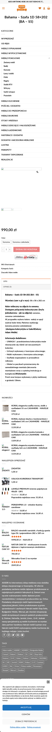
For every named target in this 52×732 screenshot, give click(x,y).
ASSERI (16, 650)
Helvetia (34, 658)
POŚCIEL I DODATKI (10, 106)
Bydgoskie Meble (36, 650)
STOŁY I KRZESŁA (9, 121)
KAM (21, 662)
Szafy (6, 66)
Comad (5, 654)
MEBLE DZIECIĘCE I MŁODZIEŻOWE (18, 126)
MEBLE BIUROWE (9, 116)
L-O (33, 662)
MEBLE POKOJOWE (10, 58)
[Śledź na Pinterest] (22, 635)
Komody (7, 70)
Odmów (26, 714)
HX (8, 662)
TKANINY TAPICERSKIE (12, 155)
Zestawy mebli (9, 62)
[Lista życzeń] (40, 8)
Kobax (27, 662)
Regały (6, 81)
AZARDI (25, 650)
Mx (11, 666)
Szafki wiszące (9, 92)
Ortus (17, 666)
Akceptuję (26, 707)
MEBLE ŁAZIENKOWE (11, 130)
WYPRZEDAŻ (7, 39)
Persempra (37, 666)
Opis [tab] (5, 281)
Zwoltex (21, 670)
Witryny (7, 88)
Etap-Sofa (38, 654)
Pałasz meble (26, 666)
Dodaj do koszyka (26, 249)
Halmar (26, 658)
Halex (18, 658)
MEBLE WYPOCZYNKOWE (13, 53)
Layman (40, 662)
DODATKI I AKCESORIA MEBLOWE (17, 140)
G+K (12, 658)
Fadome (5, 658)
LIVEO (5, 666)
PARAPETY (6, 150)
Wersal (13, 670)
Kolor (3, 238)
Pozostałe (7, 96)
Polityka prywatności (34, 727)
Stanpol (5, 670)
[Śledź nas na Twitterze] (13, 635)
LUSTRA (5, 145)
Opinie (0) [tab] (7, 287)
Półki (6, 77)
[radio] (6, 242)
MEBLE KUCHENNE (10, 101)
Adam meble (13, 272)
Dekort (12, 654)
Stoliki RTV (8, 85)
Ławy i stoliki (9, 74)
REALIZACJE (7, 160)
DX (31, 654)
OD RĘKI (5, 44)
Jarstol (14, 662)
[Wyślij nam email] (18, 635)
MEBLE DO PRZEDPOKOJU (14, 111)
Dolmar (20, 654)
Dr (27, 654)
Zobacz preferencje (26, 721)
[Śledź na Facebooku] (4, 635)
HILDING (43, 658)
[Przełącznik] (49, 58)
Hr (4, 662)
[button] (48, 682)
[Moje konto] (44, 8)
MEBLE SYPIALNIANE (11, 49)
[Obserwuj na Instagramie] (9, 635)
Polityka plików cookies (18, 727)
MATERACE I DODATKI (12, 135)
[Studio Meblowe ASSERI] (22, 8)
